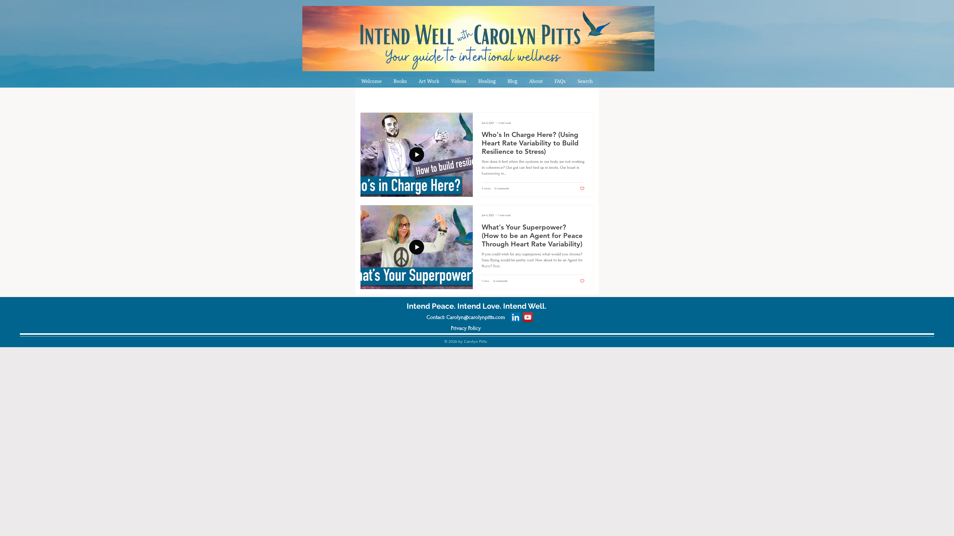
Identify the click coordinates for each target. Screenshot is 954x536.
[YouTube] (528, 317)
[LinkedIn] (515, 317)
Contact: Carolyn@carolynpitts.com (466, 317)
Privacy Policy (466, 328)
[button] (400, 81)
